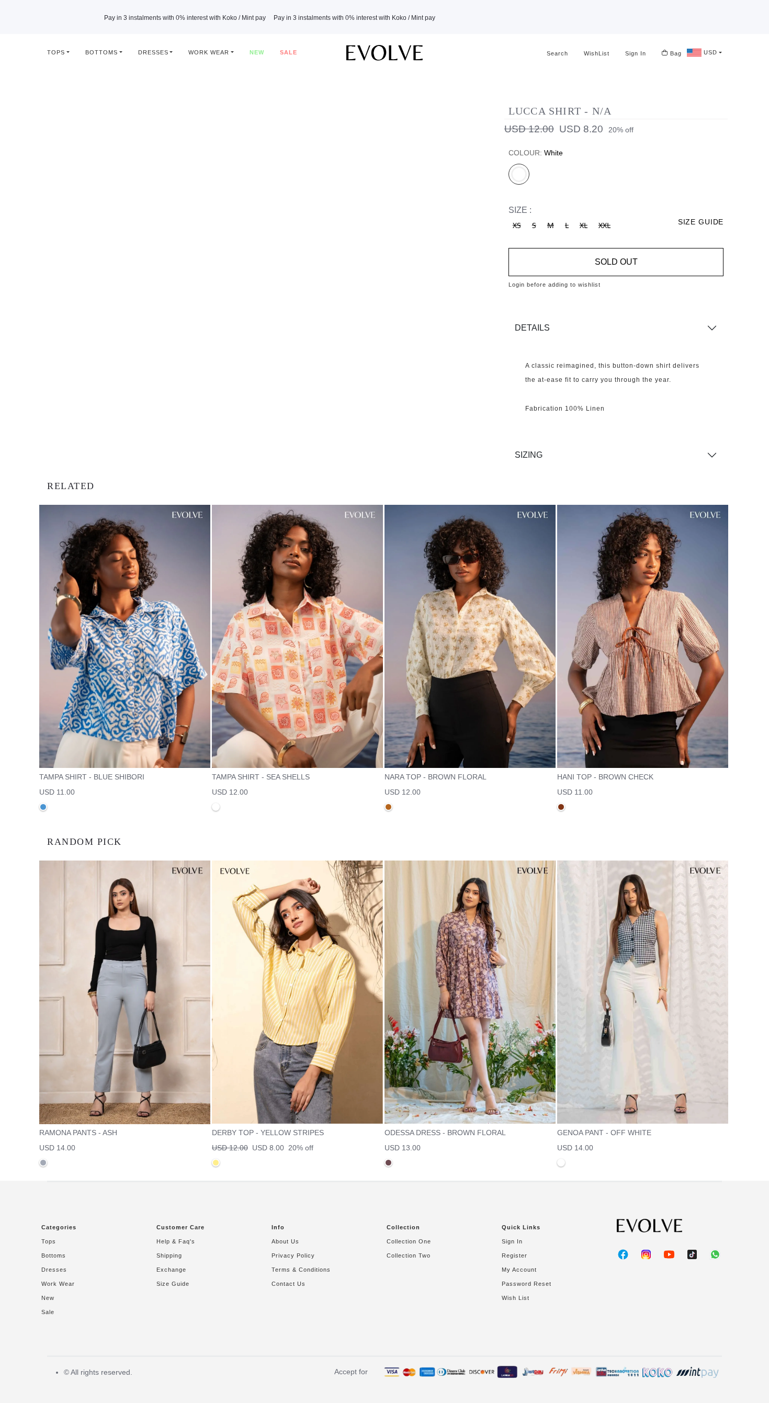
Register (514, 1255)
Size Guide (172, 1284)
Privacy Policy (293, 1255)
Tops (56, 52)
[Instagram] (646, 1254)
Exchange (171, 1269)
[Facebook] (623, 1254)
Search (557, 53)
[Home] (384, 53)
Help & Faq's (175, 1241)
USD (709, 52)
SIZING (528, 454)
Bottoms (101, 52)
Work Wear (208, 52)
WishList (596, 53)
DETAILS (532, 327)
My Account (519, 1269)
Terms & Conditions (301, 1269)
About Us (285, 1241)
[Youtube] (669, 1254)
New (257, 52)
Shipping (169, 1255)
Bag (675, 53)
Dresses (153, 52)
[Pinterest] (692, 1254)
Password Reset (526, 1284)
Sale (288, 52)
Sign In (635, 53)
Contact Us (289, 1284)
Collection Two (409, 1255)
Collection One (409, 1241)
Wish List (515, 1298)
